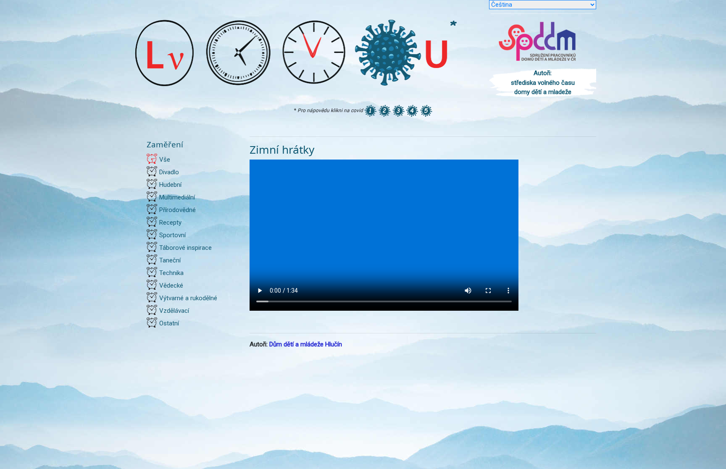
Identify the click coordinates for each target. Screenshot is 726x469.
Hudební (170, 185)
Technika (171, 273)
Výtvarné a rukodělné (188, 298)
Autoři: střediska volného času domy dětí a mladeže (543, 82)
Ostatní (169, 323)
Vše (164, 159)
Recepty (170, 222)
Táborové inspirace (185, 248)
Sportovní (172, 235)
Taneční (170, 260)
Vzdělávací (174, 310)
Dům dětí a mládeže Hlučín (305, 344)
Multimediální (177, 197)
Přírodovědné (177, 210)
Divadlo (169, 172)
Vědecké (171, 285)
